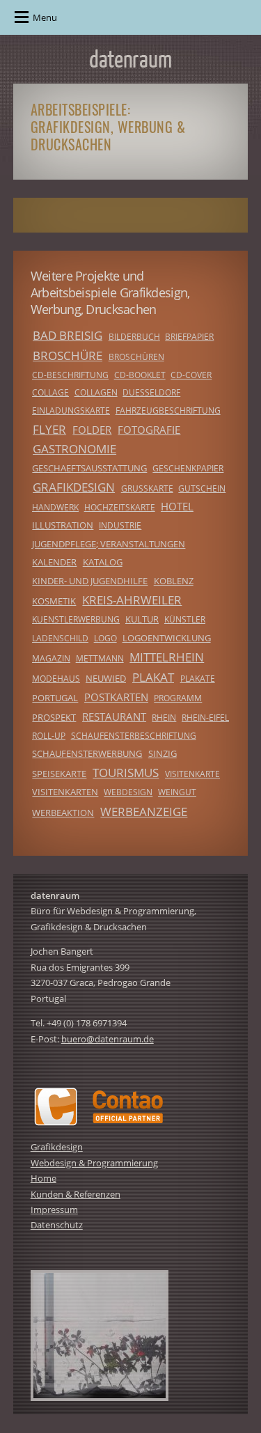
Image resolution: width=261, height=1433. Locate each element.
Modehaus (56, 678)
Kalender (54, 562)
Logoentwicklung (166, 638)
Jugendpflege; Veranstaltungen (108, 544)
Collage (50, 392)
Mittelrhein (166, 657)
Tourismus (126, 773)
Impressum (54, 1209)
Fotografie (149, 430)
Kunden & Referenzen (75, 1194)
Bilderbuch (134, 336)
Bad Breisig (67, 335)
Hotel (177, 506)
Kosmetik (54, 601)
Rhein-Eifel (205, 717)
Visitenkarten (65, 791)
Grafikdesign (74, 487)
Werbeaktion (63, 812)
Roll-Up (48, 735)
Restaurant (114, 716)
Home (43, 1178)
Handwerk (55, 507)
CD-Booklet (140, 375)
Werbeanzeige (143, 812)
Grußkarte (147, 488)
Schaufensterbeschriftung (133, 735)
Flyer (49, 429)
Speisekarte (59, 773)
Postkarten (116, 697)
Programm (178, 698)
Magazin (51, 658)
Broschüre (67, 355)
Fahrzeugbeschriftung (168, 410)
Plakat (153, 677)
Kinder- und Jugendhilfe (90, 580)
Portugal (55, 697)
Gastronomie (74, 449)
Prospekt (54, 717)
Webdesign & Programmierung (94, 1163)
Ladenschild (60, 638)
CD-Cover (191, 375)
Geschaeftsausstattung (89, 468)
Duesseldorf (151, 392)
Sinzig (162, 753)
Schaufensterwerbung (87, 753)
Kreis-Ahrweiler (132, 600)
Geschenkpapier (187, 468)
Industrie (120, 525)
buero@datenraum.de (107, 1039)
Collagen (96, 392)
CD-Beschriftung (70, 375)
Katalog (102, 562)
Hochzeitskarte (119, 507)
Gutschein (202, 488)
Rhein (164, 717)
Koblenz (173, 580)
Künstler (184, 619)
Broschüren (136, 357)
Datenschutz (57, 1225)
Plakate (197, 678)
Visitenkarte (192, 774)
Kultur (142, 619)
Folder (91, 430)
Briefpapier (189, 336)
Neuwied (106, 678)
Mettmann (100, 658)
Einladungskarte (71, 410)
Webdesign (128, 792)
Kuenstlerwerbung (76, 619)
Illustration (62, 525)
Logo (105, 638)
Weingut (177, 792)
